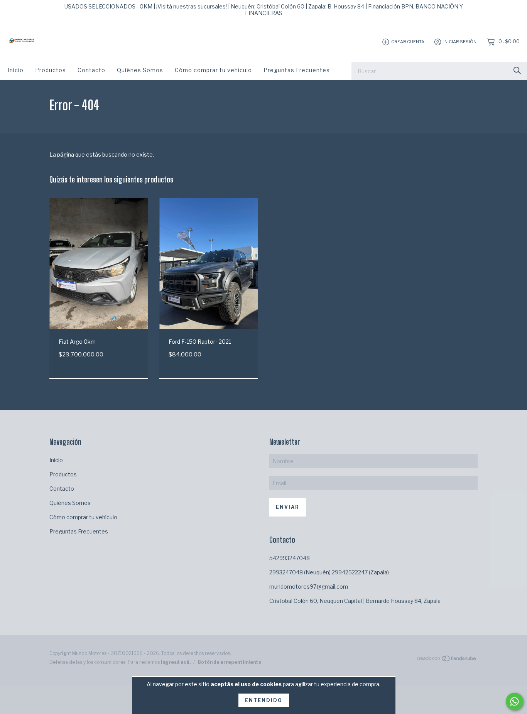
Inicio (16, 70)
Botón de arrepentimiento (230, 662)
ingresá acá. (176, 662)
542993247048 (289, 558)
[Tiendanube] (447, 660)
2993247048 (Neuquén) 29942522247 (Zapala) (329, 572)
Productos (50, 70)
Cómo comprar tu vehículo (213, 70)
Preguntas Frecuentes (297, 70)
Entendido (263, 700)
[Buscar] (517, 70)
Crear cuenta (407, 41)
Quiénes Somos (140, 70)
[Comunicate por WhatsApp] (514, 701)
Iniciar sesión (459, 41)
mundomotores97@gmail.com (308, 586)
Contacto (91, 70)
